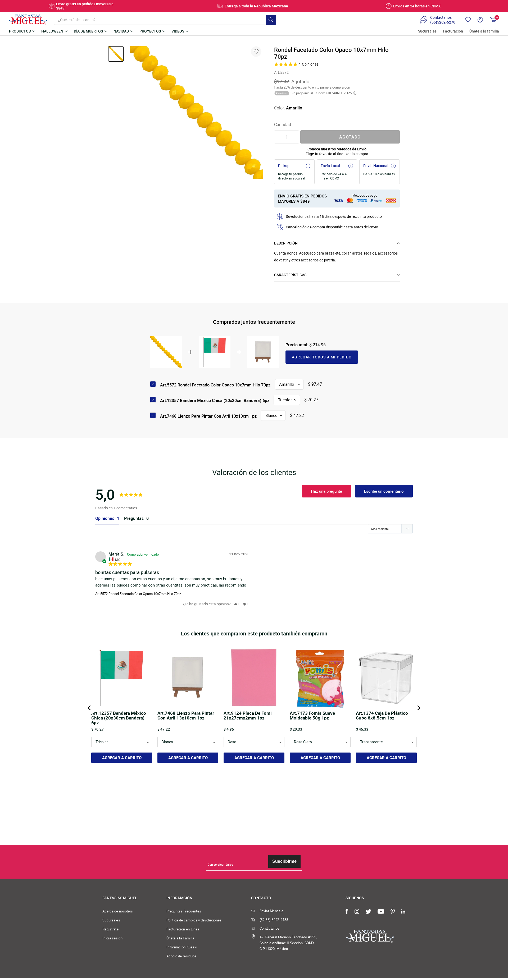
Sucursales (427, 31)
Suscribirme (284, 861)
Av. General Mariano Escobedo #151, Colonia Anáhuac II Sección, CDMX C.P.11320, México (288, 943)
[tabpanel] (196, 112)
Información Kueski (181, 947)
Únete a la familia (484, 31)
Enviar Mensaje (271, 910)
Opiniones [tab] (104, 518)
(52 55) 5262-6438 (274, 919)
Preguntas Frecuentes (183, 911)
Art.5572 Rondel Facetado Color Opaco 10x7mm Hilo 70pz (138, 593)
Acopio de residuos (181, 956)
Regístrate (110, 929)
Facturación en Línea (182, 929)
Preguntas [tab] (134, 518)
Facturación (453, 31)
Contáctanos (269, 928)
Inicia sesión (112, 938)
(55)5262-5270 (442, 22)
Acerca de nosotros (117, 911)
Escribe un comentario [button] (384, 491)
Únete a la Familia (180, 938)
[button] (237, 603)
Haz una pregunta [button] (326, 491)
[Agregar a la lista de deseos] (256, 51)
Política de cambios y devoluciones (194, 920)
